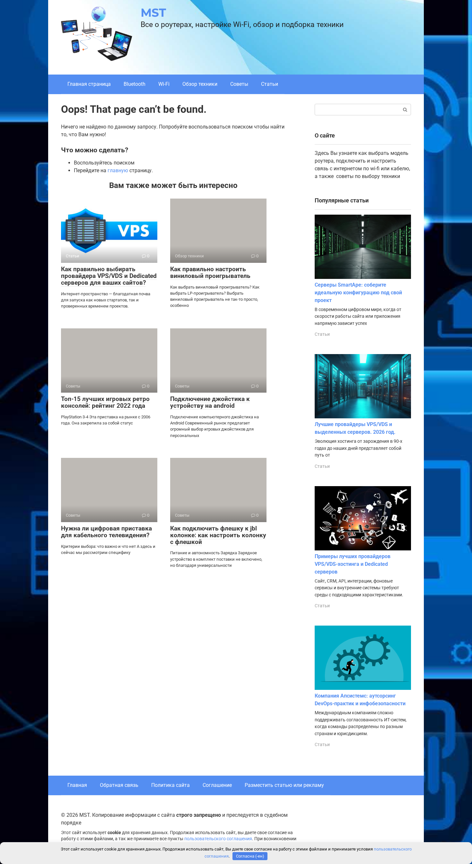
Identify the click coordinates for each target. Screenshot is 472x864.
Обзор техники (199, 84)
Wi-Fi (164, 84)
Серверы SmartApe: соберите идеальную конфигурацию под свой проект (358, 292)
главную (118, 170)
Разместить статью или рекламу (284, 785)
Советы (239, 84)
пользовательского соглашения (218, 839)
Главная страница (89, 84)
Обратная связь (119, 785)
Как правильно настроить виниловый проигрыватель (210, 272)
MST (153, 12)
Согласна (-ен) (250, 856)
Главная (77, 785)
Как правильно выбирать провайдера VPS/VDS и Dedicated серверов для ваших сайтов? (109, 275)
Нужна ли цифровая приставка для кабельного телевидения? (106, 532)
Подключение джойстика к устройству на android (210, 402)
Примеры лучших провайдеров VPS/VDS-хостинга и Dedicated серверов (352, 564)
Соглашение (217, 785)
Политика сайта (170, 785)
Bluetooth (134, 84)
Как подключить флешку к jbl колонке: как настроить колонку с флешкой (218, 535)
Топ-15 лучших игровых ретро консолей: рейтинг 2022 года (105, 402)
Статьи (269, 84)
